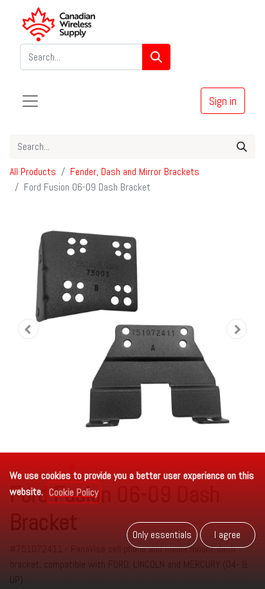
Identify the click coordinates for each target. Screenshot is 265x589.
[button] (28, 329)
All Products (33, 171)
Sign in (223, 100)
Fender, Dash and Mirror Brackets (134, 171)
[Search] (156, 57)
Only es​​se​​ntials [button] (162, 534)
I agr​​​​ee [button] (227, 534)
